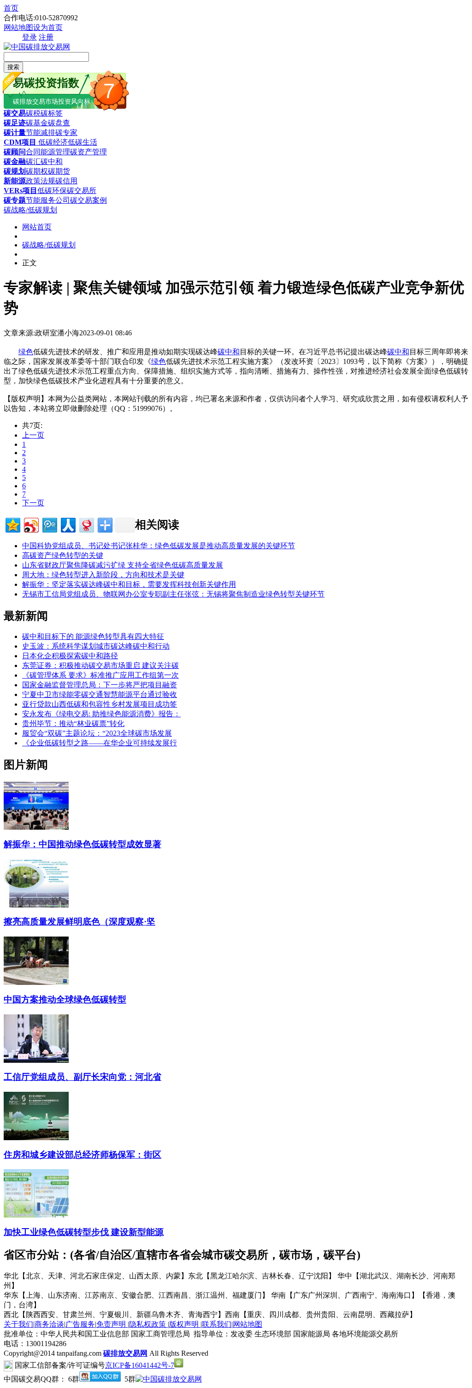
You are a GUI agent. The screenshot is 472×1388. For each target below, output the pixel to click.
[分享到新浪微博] (30, 524)
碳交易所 (81, 190)
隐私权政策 (148, 1324)
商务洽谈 (49, 1324)
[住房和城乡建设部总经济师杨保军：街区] (36, 1138)
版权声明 (185, 1324)
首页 (11, 8)
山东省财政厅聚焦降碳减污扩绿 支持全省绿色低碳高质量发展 (122, 565)
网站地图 (18, 27)
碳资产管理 (88, 152)
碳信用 (66, 181)
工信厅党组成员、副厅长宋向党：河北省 (82, 1077)
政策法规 (40, 181)
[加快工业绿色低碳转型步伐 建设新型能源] (36, 1215)
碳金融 (15, 161)
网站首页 (37, 227)
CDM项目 (20, 142)
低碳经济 (52, 142)
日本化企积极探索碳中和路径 (70, 656)
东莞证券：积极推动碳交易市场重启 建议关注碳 (100, 665)
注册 (46, 37)
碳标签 (52, 113)
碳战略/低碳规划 (30, 210)
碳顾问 (15, 152)
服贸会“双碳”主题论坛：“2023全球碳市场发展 (97, 733)
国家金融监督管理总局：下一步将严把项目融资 (99, 685)
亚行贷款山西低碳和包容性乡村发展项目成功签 (99, 704)
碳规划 (15, 171)
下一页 (33, 503)
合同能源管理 (48, 152)
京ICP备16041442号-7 (139, 1365)
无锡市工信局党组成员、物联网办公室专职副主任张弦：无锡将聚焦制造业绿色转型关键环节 (173, 594)
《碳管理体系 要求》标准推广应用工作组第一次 (100, 675)
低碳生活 (82, 142)
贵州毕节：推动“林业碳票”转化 (73, 723)
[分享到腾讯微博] (49, 524)
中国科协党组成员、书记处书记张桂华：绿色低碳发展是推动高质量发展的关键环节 (158, 546)
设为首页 (48, 27)
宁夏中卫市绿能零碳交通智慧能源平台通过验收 (99, 694)
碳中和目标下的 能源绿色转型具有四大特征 (93, 636)
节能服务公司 (48, 200)
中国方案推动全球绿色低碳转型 (65, 999)
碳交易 (15, 113)
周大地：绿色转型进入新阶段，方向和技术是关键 (103, 575)
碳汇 (33, 161)
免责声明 (112, 1324)
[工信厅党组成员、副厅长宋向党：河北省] (36, 1060)
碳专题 (15, 200)
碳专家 (66, 132)
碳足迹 (15, 123)
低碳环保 (52, 190)
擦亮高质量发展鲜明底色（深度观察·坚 (79, 921)
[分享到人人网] (67, 524)
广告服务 (80, 1324)
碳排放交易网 (125, 1353)
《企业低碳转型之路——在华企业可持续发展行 (99, 743)
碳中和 (52, 161)
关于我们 (18, 1324)
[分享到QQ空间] (12, 524)
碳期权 (37, 171)
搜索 (13, 67)
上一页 (33, 435)
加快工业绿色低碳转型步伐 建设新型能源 (84, 1232)
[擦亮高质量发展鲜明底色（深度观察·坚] (36, 905)
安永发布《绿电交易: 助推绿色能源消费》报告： (101, 714)
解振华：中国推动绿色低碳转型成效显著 (82, 844)
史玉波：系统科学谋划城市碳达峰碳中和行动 (96, 646)
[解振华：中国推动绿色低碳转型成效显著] (36, 827)
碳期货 (59, 171)
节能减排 (40, 132)
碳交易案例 (88, 200)
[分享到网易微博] (85, 524)
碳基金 (37, 123)
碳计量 (15, 132)
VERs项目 (20, 190)
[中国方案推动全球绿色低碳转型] (36, 982)
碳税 (33, 113)
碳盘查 (59, 123)
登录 (29, 37)
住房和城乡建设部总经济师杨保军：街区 (82, 1155)
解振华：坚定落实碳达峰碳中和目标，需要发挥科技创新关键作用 (129, 584)
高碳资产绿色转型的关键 (62, 555)
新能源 (15, 181)
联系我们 (216, 1324)
